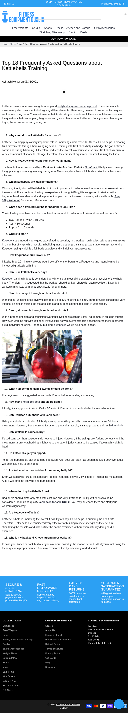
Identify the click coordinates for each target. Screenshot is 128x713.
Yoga (5, 667)
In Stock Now (9, 681)
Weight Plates (10, 653)
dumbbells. (117, 425)
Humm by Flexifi (53, 635)
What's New (9, 676)
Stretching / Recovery (52, 32)
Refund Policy (52, 644)
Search (49, 626)
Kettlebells (8, 240)
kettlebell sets (31, 401)
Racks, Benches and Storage (73, 28)
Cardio (36, 28)
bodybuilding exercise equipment (77, 106)
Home (5, 44)
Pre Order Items (11, 685)
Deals (83, 32)
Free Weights (20, 28)
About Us (50, 630)
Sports (48, 28)
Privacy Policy (52, 653)
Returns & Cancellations (58, 639)
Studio (72, 32)
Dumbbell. (91, 167)
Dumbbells (8, 626)
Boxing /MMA (10, 658)
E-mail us (9, 3)
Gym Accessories (104, 28)
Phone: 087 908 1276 (112, 3)
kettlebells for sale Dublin (54, 502)
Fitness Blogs (16, 44)
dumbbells (60, 324)
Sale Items (8, 672)
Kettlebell (7, 278)
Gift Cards (8, 690)
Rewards (50, 667)
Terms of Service (54, 648)
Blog (47, 662)
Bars (5, 635)
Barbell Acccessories (13, 648)
